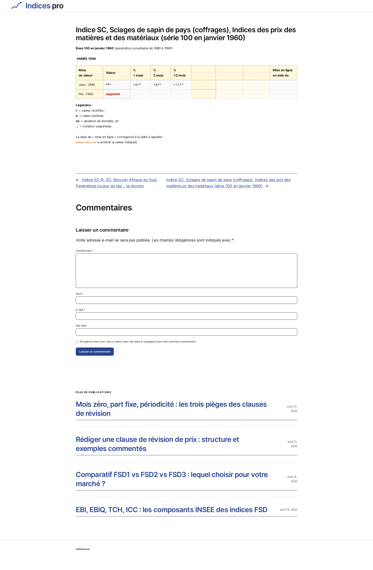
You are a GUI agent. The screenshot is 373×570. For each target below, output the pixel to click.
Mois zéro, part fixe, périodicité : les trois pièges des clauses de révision (171, 409)
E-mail (80, 309)
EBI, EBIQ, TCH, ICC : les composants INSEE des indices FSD (171, 509)
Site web (81, 325)
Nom (79, 293)
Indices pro (83, 549)
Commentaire (85, 250)
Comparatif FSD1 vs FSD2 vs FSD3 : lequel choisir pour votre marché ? (172, 479)
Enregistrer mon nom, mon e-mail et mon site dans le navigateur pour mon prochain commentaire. (138, 341)
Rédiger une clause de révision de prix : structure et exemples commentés (157, 444)
